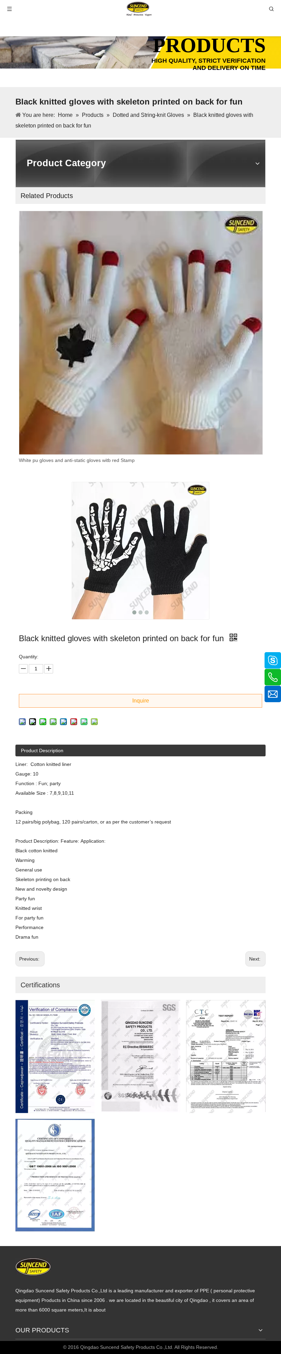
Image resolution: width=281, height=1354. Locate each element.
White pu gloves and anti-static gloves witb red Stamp (77, 460)
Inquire (140, 701)
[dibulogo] (33, 1267)
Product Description (42, 750)
